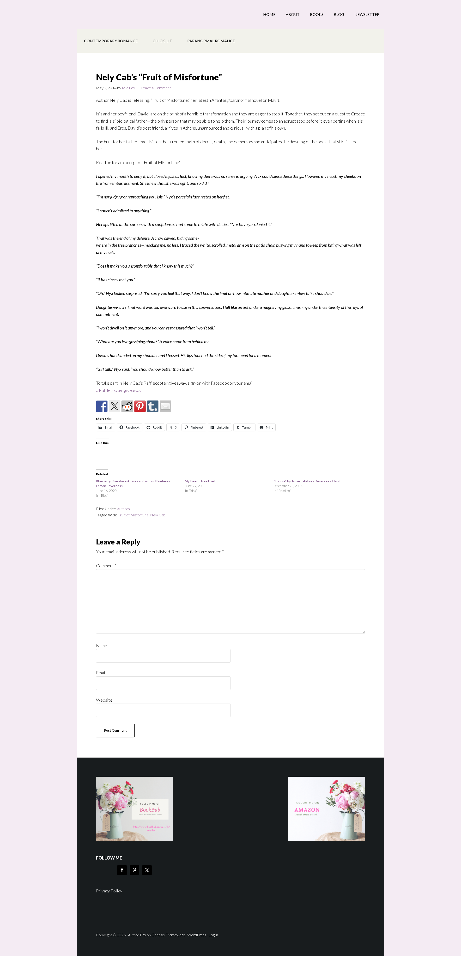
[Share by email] (165, 406)
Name (101, 645)
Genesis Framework (168, 934)
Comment (106, 565)
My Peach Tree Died (200, 481)
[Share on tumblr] (152, 406)
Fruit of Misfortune (133, 515)
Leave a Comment (156, 87)
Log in (213, 934)
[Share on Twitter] (114, 406)
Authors (123, 508)
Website (104, 700)
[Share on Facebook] (102, 406)
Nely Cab (157, 515)
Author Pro (137, 934)
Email (101, 672)
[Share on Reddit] (127, 406)
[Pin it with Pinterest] (140, 406)
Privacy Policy (109, 890)
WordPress (196, 934)
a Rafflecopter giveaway (118, 390)
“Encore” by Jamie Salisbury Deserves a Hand (306, 481)
